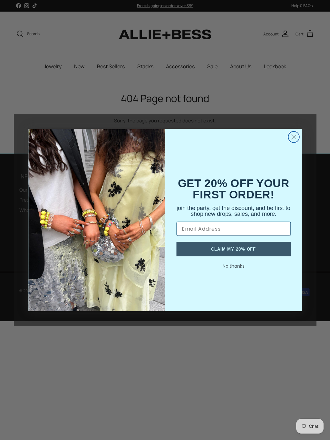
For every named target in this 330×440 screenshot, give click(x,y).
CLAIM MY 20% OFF (233, 248)
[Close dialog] (293, 136)
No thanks (233, 266)
